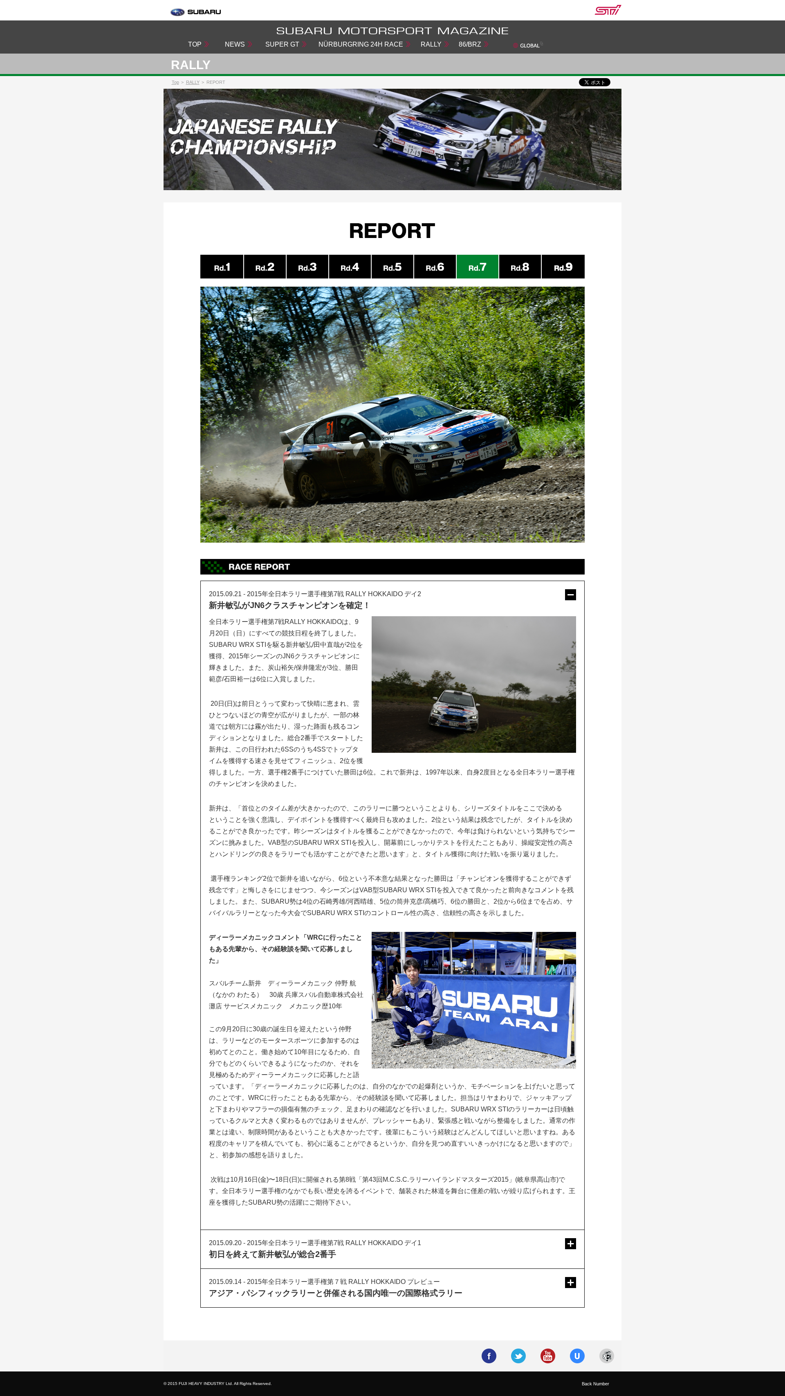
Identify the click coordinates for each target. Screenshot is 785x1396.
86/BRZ (470, 44)
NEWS (235, 44)
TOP (195, 44)
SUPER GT (282, 44)
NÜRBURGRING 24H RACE (360, 44)
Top (175, 82)
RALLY (431, 44)
